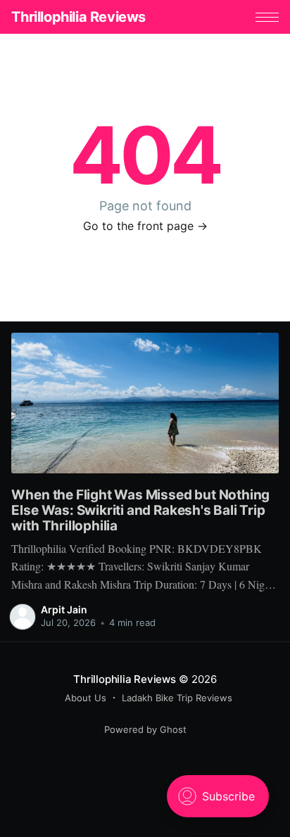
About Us (85, 697)
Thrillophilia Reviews (78, 16)
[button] (267, 17)
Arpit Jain (64, 609)
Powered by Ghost (145, 729)
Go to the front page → (145, 226)
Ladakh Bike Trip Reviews (177, 697)
